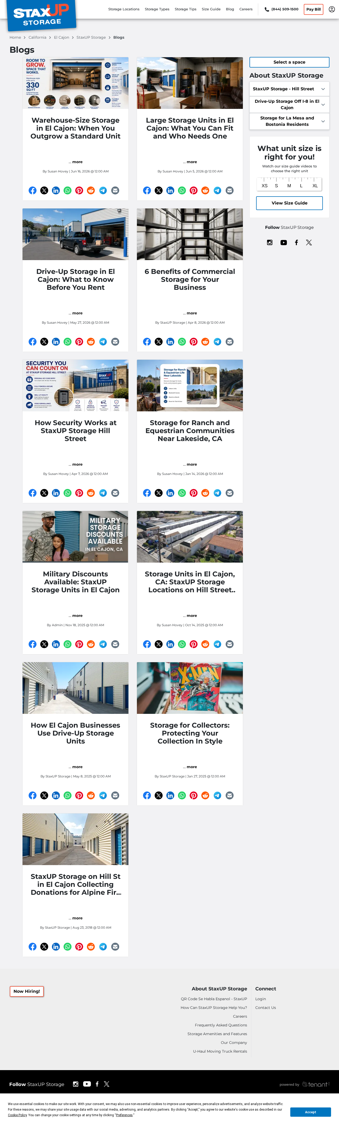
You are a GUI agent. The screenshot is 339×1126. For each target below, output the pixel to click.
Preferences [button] (124, 1115)
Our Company (234, 1042)
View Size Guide (289, 203)
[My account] (332, 9)
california (38, 37)
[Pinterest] (79, 190)
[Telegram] (103, 190)
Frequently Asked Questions (221, 1025)
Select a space (289, 62)
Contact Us (265, 1007)
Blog (230, 9)
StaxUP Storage (92, 37)
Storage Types (157, 9)
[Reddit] (91, 190)
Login (260, 998)
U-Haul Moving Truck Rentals (220, 1051)
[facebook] (296, 242)
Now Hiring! (27, 991)
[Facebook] (32, 190)
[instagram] (270, 242)
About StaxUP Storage (219, 989)
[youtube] (283, 242)
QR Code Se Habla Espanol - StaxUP (214, 998)
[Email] (115, 190)
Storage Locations (124, 9)
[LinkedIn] (56, 190)
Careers (246, 9)
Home (16, 37)
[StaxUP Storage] (41, 16)
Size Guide (211, 9)
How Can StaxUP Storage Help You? (214, 1007)
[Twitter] (44, 190)
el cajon (62, 37)
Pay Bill (313, 9)
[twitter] (309, 242)
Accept (310, 1112)
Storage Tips (186, 9)
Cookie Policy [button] (17, 1115)
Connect (265, 989)
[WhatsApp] (67, 190)
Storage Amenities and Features (217, 1033)
